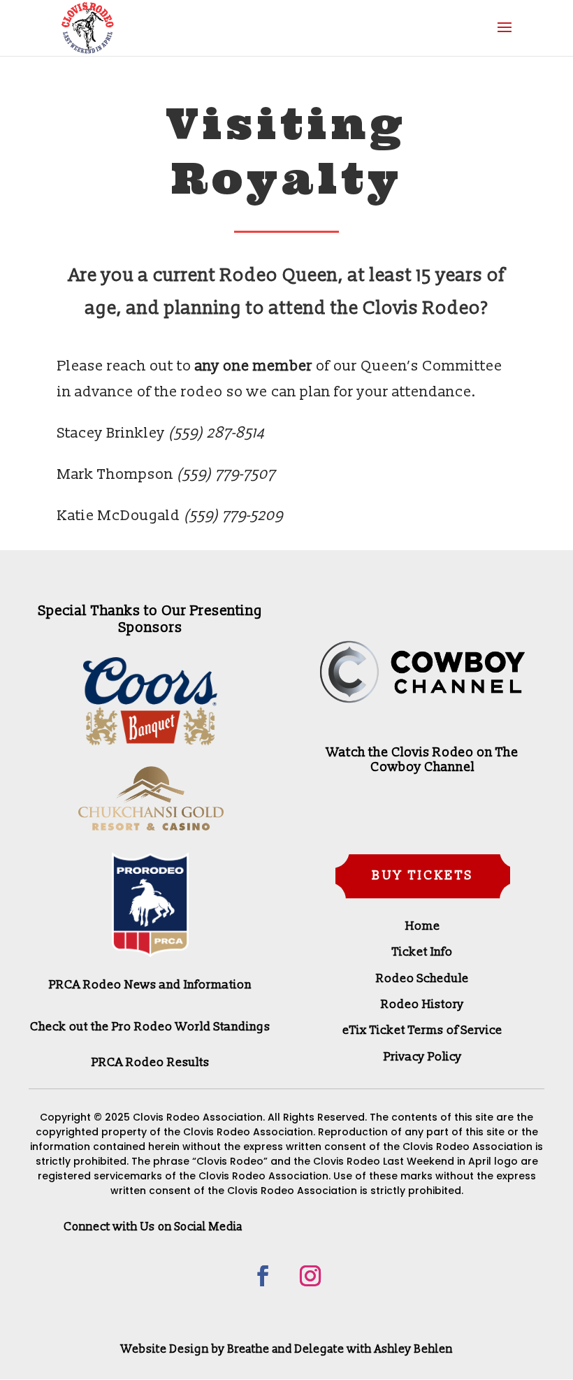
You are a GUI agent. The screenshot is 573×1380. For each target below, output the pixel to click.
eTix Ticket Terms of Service (422, 1030)
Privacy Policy (423, 1056)
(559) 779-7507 (226, 474)
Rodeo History (422, 1004)
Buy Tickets (423, 876)
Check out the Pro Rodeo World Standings (150, 1026)
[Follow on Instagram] (310, 1276)
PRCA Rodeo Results (151, 1062)
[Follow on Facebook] (263, 1276)
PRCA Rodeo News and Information (150, 984)
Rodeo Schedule (422, 978)
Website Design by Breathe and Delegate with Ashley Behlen (287, 1349)
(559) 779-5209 (233, 515)
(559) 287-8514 (216, 433)
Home (422, 926)
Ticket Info (422, 951)
